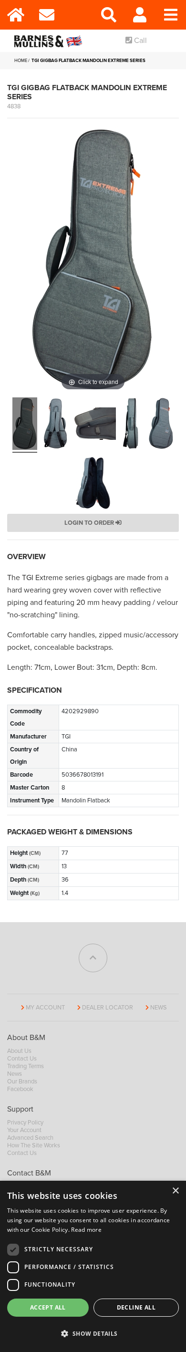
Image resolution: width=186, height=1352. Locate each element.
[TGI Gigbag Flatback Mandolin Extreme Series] (24, 425)
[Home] (15, 14)
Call (139, 40)
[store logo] (50, 40)
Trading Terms (25, 1066)
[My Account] (139, 14)
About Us (19, 1051)
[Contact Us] (46, 14)
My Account (45, 1007)
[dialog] (93, 1266)
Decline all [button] (136, 1307)
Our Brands (22, 1081)
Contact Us (22, 1058)
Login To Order (89, 523)
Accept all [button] (48, 1307)
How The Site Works (33, 1145)
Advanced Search (30, 1138)
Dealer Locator (107, 1007)
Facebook (20, 1089)
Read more (86, 1230)
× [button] (175, 1191)
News (158, 1007)
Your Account (24, 1130)
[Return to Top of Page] (93, 958)
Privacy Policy (25, 1122)
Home (20, 60)
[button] (93, 1334)
